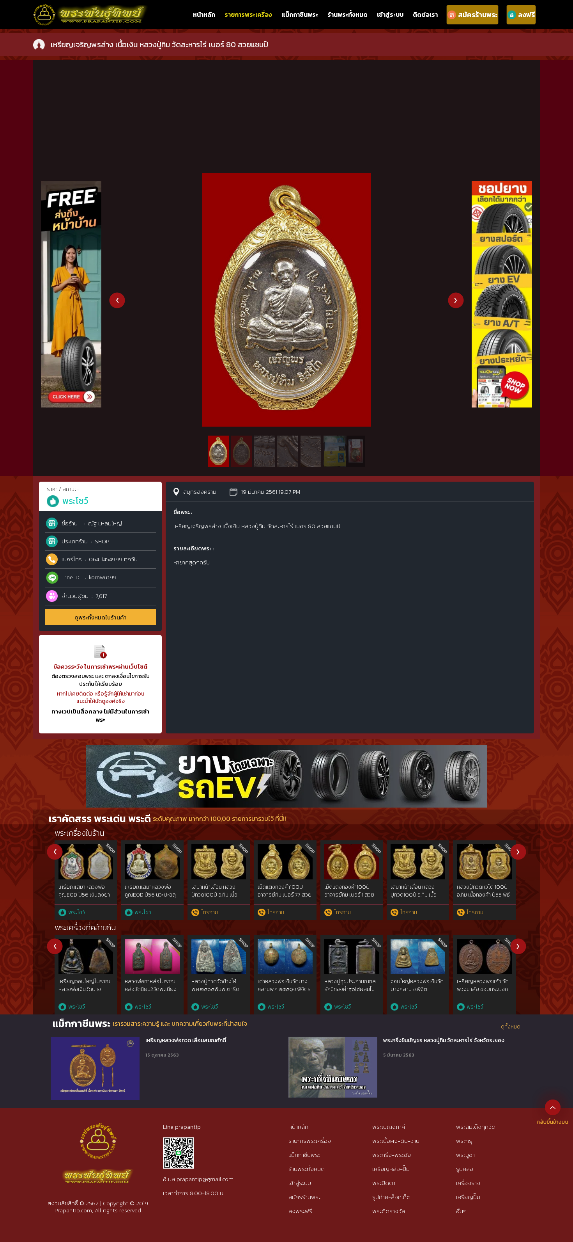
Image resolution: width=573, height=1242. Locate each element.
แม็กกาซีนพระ (299, 14)
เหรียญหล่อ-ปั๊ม (391, 1168)
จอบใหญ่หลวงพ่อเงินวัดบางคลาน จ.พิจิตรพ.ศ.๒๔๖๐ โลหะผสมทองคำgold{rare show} (417, 993)
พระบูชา (465, 1154)
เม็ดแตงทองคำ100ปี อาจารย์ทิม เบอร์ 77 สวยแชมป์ (284, 894)
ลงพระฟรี (300, 1210)
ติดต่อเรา (425, 14)
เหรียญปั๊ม (468, 1196)
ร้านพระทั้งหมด (347, 14)
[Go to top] (552, 1107)
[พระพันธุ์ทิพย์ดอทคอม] (91, 8)
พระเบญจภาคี (388, 1126)
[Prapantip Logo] (97, 1129)
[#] (178, 1140)
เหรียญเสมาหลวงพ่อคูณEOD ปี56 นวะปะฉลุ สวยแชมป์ (150, 894)
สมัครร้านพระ (304, 1196)
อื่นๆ (461, 1210)
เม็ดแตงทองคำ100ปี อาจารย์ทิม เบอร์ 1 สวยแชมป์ (349, 894)
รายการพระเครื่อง (248, 14)
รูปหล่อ (464, 1168)
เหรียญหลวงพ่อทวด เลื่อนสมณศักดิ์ (185, 1040)
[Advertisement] (286, 114)
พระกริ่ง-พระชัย (391, 1154)
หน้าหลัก (204, 14)
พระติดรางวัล (388, 1210)
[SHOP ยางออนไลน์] (502, 184)
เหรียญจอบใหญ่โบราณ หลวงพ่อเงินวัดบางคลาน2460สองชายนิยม (85, 989)
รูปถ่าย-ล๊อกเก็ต (391, 1196)
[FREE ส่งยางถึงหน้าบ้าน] (71, 184)
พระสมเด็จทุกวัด (475, 1126)
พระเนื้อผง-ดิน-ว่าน (395, 1140)
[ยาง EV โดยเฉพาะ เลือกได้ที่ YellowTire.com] (286, 749)
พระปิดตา (383, 1182)
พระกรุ (464, 1140)
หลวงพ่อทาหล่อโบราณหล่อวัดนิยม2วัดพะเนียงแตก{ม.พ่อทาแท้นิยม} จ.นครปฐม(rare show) (151, 993)
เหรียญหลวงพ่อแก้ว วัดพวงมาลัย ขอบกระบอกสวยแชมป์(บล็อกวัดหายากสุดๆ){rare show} (483, 993)
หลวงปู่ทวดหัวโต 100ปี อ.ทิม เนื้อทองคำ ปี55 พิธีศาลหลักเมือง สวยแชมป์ (483, 894)
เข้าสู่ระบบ (390, 14)
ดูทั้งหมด (510, 1027)
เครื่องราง (468, 1182)
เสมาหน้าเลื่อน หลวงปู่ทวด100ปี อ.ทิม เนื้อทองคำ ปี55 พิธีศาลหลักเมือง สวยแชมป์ (217, 898)
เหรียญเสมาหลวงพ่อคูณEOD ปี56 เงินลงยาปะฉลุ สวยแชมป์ (84, 894)
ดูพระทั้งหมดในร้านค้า (100, 617)
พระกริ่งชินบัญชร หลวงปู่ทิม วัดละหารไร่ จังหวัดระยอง (443, 1040)
